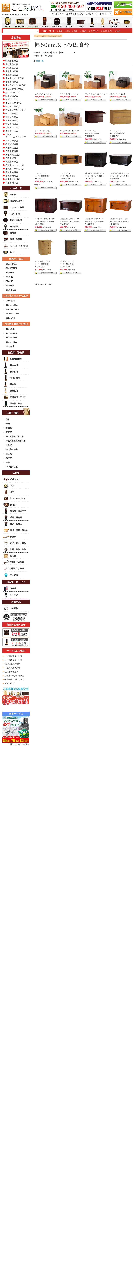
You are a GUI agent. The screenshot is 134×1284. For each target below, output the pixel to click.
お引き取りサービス (13, 660)
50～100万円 (11, 268)
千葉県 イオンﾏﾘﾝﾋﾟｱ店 (15, 85)
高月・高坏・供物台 (19, 530)
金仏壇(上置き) (16, 201)
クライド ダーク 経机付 (117, 94)
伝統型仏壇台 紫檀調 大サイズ (69, 219)
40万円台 (10, 272)
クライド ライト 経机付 (42, 131)
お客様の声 (79, 14)
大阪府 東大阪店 (12, 155)
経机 (118, 31)
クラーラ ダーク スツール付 (44, 94)
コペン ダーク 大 (90, 131)
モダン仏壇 (15, 214)
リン (12, 485)
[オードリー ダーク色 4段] (70, 255)
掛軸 (8, 423)
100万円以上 (11, 264)
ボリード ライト (65, 173)
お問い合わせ (91, 14)
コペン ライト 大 (115, 131)
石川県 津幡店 (11, 144)
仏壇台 (43, 36)
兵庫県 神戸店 (11, 162)
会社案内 (68, 14)
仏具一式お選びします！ (15, 679)
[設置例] (46, 88)
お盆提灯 (14, 608)
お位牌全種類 (16, 359)
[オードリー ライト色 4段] (46, 255)
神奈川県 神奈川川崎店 (15, 110)
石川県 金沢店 (11, 141)
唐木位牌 (14, 365)
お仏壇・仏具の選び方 (14, 675)
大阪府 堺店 (10, 158)
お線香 (13, 588)
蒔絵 (68, 31)
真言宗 (9, 432)
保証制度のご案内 (12, 664)
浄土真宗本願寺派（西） (16, 441)
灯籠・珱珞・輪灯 (18, 549)
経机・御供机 (16, 239)
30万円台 (10, 277)
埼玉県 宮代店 (11, 99)
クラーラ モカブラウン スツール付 (96, 94)
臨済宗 (9, 458)
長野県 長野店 (11, 113)
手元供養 (14, 575)
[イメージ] (70, 124)
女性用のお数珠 (17, 568)
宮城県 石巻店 (11, 68)
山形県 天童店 (11, 75)
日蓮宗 (9, 445)
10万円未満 (11, 290)
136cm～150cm (12, 314)
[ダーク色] (46, 167)
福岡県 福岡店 (11, 176)
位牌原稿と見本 (11, 672)
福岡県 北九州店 (12, 179)
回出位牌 (14, 391)
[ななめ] (95, 170)
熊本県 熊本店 (11, 183)
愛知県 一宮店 (11, 131)
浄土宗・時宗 (12, 449)
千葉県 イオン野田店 (14, 78)
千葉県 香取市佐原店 (14, 89)
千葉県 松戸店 (11, 82)
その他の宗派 (12, 467)
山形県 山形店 (11, 71)
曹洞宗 (9, 428)
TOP (37, 36)
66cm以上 (10, 346)
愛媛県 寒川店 (11, 172)
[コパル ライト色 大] (120, 124)
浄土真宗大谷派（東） (15, 436)
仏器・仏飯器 (16, 524)
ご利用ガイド (57, 14)
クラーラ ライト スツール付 (69, 94)
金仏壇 (13, 194)
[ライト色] (70, 167)
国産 (60, 31)
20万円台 (10, 281)
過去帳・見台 (16, 403)
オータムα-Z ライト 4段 (42, 261)
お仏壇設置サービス (13, 656)
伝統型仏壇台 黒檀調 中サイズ (94, 173)
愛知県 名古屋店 (12, 127)
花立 (12, 492)
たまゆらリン (108, 31)
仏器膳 (13, 536)
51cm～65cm (11, 342)
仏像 (8, 419)
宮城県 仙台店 (11, 64)
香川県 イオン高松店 (14, 169)
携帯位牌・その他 (18, 397)
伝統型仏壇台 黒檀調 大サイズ (119, 173)
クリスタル (95, 31)
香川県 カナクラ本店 (14, 165)
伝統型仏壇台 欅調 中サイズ (94, 219)
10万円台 (10, 285)
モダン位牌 (15, 378)
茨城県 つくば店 (12, 92)
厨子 (12, 252)
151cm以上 (11, 318)
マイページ (106, 14)
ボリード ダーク (40, 173)
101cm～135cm (12, 309)
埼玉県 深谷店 (11, 96)
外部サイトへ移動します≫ (19, 744)
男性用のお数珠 (17, 562)
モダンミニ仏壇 (17, 207)
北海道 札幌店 (11, 61)
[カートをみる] (123, 15)
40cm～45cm (11, 333)
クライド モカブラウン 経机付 (69, 131)
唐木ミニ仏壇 (16, 220)
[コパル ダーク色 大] (95, 124)
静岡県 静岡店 (11, 120)
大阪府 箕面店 (11, 151)
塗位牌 (84, 31)
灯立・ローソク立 (18, 498)
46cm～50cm (11, 337)
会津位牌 (14, 371)
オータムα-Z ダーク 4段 (67, 261)
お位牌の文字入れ (12, 668)
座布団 (13, 556)
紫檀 (75, 31)
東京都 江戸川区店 (13, 103)
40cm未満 (10, 329)
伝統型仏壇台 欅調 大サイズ (119, 219)
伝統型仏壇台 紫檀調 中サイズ (45, 219)
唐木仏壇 (14, 226)
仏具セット (15, 479)
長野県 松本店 (11, 117)
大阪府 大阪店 (11, 148)
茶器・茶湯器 (16, 517)
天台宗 (9, 454)
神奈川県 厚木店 (12, 106)
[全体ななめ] (95, 215)
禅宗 (8, 462)
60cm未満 (10, 301)
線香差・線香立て (18, 511)
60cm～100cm (12, 305)
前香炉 (13, 505)
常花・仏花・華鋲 (18, 543)
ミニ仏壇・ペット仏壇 (19, 246)
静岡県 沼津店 (11, 124)
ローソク (14, 595)
